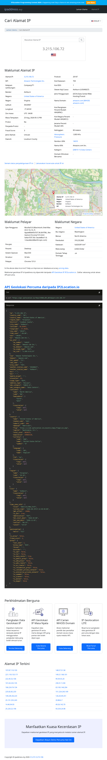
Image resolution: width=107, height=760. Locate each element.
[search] (81, 40)
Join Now (91, 2)
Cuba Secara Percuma (41, 647)
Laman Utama (81, 9)
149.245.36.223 (11, 696)
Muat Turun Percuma (91, 647)
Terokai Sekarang (15, 648)
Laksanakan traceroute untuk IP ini (50, 163)
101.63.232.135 (11, 683)
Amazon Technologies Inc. (34, 81)
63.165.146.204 (61, 687)
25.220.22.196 (10, 709)
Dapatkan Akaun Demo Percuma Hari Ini (53, 740)
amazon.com (78, 100)
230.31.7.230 (60, 683)
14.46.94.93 (9, 704)
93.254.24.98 (60, 709)
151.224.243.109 (62, 691)
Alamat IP (95, 9)
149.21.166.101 (61, 674)
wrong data (63, 268)
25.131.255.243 (11, 700)
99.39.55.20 (60, 679)
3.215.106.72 (29, 77)
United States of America (34, 96)
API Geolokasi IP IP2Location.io (64, 272)
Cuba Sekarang (65, 648)
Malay (97, 21)
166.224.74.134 (11, 687)
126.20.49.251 (61, 696)
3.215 (33, 757)
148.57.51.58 (60, 670)
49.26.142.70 (60, 704)
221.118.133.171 (11, 674)
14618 (75, 141)
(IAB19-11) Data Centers (82, 150)
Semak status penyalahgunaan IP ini (19, 163)
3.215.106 (39, 757)
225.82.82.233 (10, 691)
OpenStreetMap (88, 214)
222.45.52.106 (10, 679)
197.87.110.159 (11, 670)
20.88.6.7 (59, 700)
